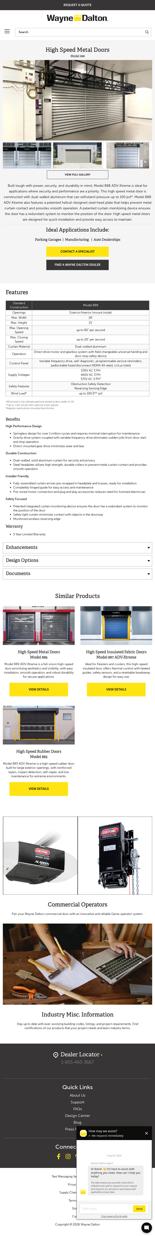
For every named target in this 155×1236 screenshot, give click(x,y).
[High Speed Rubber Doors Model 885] (39, 725)
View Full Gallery (77, 174)
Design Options (22, 561)
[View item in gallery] (77, 100)
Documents (18, 574)
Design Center (77, 1115)
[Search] (147, 32)
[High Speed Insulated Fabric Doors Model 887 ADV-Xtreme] (116, 625)
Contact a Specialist (77, 251)
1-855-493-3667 (77, 1062)
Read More (77, 866)
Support (77, 1102)
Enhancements (21, 548)
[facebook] (58, 1157)
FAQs (77, 1109)
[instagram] (68, 1157)
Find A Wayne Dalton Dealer (78, 265)
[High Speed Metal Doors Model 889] (39, 625)
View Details (44, 692)
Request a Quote (77, 5)
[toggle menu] (7, 31)
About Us (77, 1095)
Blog (77, 1122)
